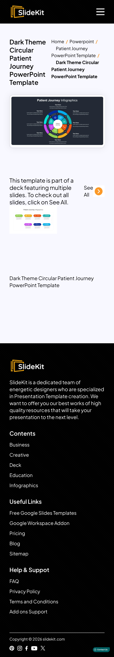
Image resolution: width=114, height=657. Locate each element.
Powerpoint (82, 41)
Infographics (23, 485)
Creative (19, 455)
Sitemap (19, 554)
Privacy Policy (24, 591)
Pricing (17, 533)
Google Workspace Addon (39, 523)
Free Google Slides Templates (42, 513)
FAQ (14, 581)
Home (57, 41)
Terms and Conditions (33, 601)
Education (21, 475)
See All (88, 191)
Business (19, 445)
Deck (15, 465)
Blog (14, 543)
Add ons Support (28, 612)
